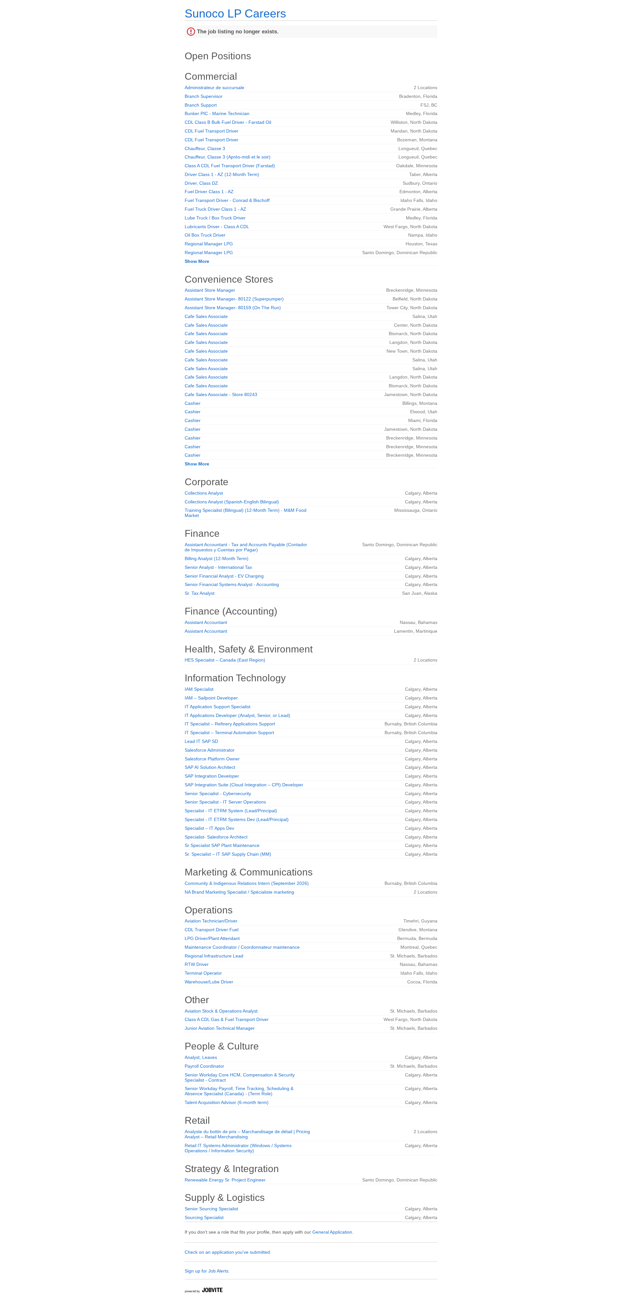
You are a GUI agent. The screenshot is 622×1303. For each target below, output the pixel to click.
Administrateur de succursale (214, 87)
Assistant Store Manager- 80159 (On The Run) (233, 307)
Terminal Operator (203, 973)
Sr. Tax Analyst (199, 593)
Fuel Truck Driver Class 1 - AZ (215, 209)
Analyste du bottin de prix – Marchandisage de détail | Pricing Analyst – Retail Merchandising (247, 1134)
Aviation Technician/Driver (211, 920)
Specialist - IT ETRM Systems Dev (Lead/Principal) (237, 819)
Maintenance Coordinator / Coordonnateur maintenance (242, 947)
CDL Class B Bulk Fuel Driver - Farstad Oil (228, 122)
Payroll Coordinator (204, 1066)
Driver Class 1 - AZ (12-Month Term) (222, 174)
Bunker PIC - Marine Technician (217, 113)
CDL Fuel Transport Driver (211, 131)
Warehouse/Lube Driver (209, 981)
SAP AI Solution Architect (210, 767)
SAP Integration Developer (212, 776)
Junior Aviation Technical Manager (220, 1028)
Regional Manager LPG (209, 243)
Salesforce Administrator (210, 750)
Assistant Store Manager (210, 290)
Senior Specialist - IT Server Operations (225, 801)
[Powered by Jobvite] (203, 1291)
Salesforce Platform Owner (212, 758)
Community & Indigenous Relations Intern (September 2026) (247, 883)
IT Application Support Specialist (217, 706)
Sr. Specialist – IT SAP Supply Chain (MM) (228, 854)
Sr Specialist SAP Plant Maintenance (222, 845)
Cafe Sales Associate (206, 316)
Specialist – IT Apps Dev (209, 828)
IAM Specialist (199, 689)
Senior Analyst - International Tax (218, 567)
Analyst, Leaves (201, 1057)
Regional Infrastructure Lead (214, 955)
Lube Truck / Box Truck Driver (215, 217)
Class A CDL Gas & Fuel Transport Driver (227, 1019)
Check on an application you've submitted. (228, 1252)
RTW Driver (197, 964)
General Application (332, 1232)
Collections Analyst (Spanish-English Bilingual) (232, 501)
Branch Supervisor (204, 96)
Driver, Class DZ (201, 183)
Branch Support (201, 105)
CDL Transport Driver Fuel (211, 929)
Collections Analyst (204, 493)
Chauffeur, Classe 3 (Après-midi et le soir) (228, 156)
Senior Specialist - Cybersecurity (218, 793)
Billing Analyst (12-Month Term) (216, 558)
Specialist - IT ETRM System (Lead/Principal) (231, 810)
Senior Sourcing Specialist (211, 1208)
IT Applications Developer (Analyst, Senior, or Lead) (237, 715)
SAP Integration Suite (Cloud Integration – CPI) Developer (244, 784)
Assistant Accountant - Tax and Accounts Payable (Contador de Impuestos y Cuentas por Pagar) (246, 547)
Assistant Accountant (206, 622)
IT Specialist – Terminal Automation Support (229, 732)
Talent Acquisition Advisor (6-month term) (227, 1102)
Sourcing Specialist (204, 1217)
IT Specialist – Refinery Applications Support (230, 723)
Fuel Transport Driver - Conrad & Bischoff (227, 200)
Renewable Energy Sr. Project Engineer (225, 1179)
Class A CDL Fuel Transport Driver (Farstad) (230, 165)
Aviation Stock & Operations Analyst (221, 1011)
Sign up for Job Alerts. (207, 1271)
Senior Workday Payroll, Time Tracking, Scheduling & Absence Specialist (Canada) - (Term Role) (239, 1091)
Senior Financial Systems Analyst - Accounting (232, 584)
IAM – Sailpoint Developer (211, 697)
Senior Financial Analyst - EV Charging (224, 576)
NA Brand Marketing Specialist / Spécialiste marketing (239, 892)
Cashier (193, 403)
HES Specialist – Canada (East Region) (225, 660)
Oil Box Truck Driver (205, 235)
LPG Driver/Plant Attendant (212, 938)
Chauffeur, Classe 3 (205, 148)
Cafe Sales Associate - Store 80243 (221, 394)
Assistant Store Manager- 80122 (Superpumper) (234, 298)
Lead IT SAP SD (201, 741)
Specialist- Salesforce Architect (216, 836)
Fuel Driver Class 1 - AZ (209, 191)
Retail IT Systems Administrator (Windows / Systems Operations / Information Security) (238, 1148)
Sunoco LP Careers (235, 13)
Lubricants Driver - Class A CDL (217, 226)
